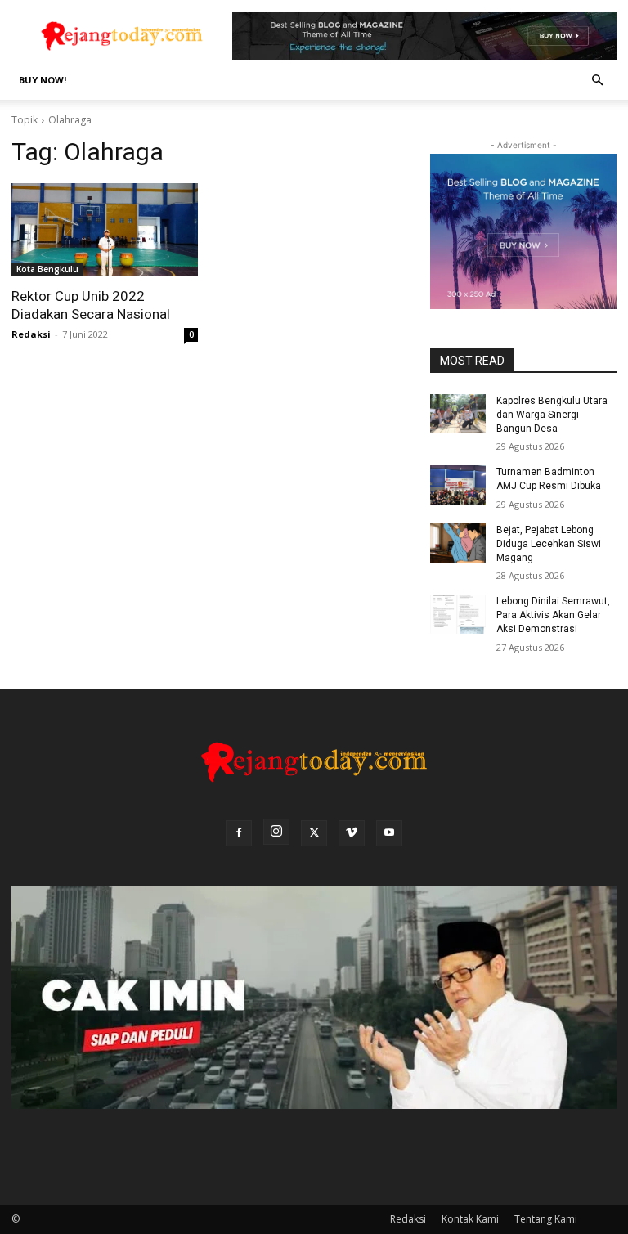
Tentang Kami (545, 1219)
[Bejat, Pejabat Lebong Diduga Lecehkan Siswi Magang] (458, 543)
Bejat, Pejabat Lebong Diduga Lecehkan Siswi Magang (548, 543)
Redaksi (31, 334)
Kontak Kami (470, 1219)
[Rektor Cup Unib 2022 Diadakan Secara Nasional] (104, 229)
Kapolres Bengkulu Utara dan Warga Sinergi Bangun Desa (552, 414)
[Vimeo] (352, 833)
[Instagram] (276, 832)
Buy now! (42, 80)
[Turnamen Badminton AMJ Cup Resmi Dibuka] (458, 485)
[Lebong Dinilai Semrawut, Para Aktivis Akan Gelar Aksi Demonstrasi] (458, 614)
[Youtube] (389, 833)
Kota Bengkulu (47, 269)
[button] (597, 80)
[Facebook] (239, 833)
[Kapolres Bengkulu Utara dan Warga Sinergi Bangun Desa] (458, 413)
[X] (314, 833)
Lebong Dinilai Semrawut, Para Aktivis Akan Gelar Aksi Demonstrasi (553, 615)
